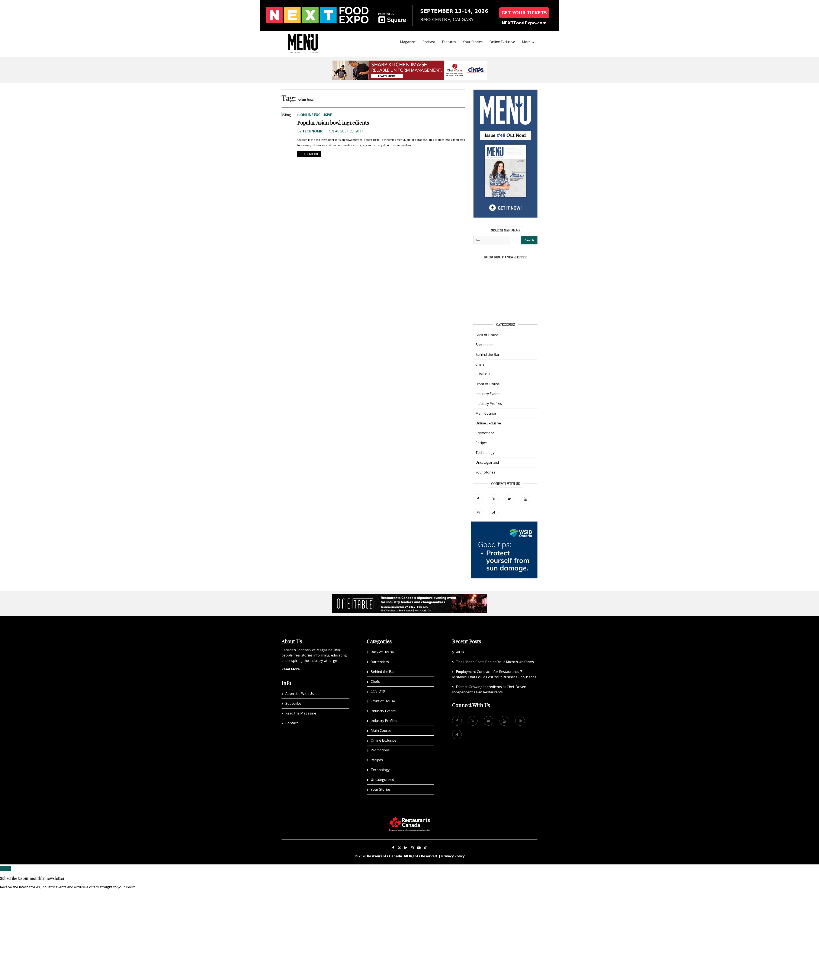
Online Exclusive (502, 41)
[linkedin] (509, 499)
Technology (484, 452)
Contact (291, 723)
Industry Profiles (488, 403)
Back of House (487, 335)
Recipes (481, 442)
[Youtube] (419, 847)
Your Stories (473, 41)
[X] (399, 847)
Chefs (480, 364)
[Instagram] (412, 847)
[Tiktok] (494, 512)
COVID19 (482, 374)
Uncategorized (487, 462)
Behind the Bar (487, 354)
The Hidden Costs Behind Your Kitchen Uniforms (495, 661)
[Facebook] (478, 499)
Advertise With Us (299, 693)
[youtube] (525, 499)
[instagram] (478, 512)
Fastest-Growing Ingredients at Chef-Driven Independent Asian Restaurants (489, 689)
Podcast (429, 41)
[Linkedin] (406, 847)
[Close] (5, 868)
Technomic (313, 131)
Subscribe (293, 703)
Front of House (487, 384)
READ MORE (309, 154)
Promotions (484, 433)
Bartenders (484, 344)
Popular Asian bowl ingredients (333, 122)
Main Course (485, 413)
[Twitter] (494, 499)
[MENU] (303, 37)
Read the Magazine (300, 713)
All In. (460, 652)
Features (449, 41)
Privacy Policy (453, 856)
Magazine (408, 41)
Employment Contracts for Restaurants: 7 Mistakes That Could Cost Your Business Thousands (494, 674)
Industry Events (487, 393)
